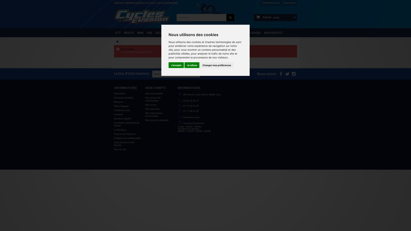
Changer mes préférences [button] (216, 65)
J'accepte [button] (176, 65)
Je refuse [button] (192, 65)
